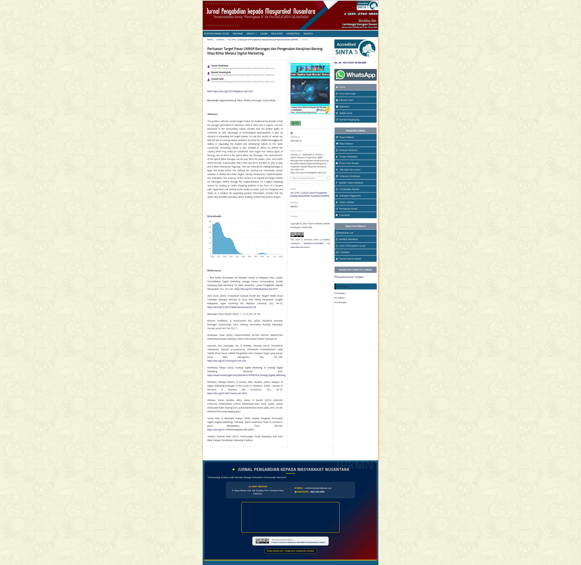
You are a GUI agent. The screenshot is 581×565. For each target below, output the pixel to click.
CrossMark (344, 215)
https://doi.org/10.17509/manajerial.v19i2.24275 (230, 429)
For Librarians (340, 302)
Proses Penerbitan (348, 156)
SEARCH (308, 33)
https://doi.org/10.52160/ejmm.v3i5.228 (226, 360)
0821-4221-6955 (317, 492)
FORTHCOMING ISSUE (216, 33)
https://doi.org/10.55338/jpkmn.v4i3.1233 (233, 91)
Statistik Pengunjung (349, 119)
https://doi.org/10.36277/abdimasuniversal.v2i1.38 (231, 307)
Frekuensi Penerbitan (349, 176)
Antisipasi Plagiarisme (350, 195)
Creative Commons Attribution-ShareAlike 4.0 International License (310, 243)
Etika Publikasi (346, 143)
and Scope (347, 93)
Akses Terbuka (346, 202)
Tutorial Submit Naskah (349, 258)
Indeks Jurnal (345, 113)
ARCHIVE (238, 33)
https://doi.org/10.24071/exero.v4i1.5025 (227, 393)
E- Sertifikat (344, 252)
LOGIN (264, 33)
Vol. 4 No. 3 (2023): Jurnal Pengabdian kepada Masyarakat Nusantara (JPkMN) (263, 39)
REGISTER (277, 33)
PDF (297, 123)
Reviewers (344, 106)
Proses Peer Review (348, 163)
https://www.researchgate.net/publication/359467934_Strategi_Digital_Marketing (246, 375)
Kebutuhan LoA (345, 232)
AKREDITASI (293, 33)
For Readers (340, 293)
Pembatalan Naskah (349, 189)
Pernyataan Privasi (348, 208)
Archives (220, 39)
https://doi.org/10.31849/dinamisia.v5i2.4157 (256, 288)
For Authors (339, 297)
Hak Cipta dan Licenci (349, 169)
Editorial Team (346, 100)
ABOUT (250, 33)
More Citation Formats (304, 178)
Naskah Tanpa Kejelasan (350, 182)
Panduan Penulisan (348, 150)
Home (210, 39)
